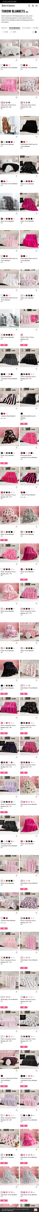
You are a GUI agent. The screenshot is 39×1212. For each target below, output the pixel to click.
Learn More (10, 1210)
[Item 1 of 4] (9, 49)
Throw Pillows (26, 28)
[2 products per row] (35, 32)
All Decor (4, 28)
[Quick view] (17, 60)
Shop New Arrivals (19, 2)
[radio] (2, 65)
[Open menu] (37, 5)
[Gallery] (9, 49)
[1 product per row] (33, 32)
